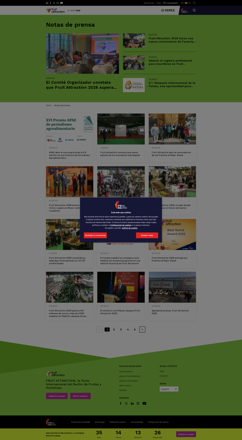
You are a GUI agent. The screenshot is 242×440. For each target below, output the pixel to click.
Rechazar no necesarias (95, 235)
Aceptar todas (147, 235)
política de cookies (129, 228)
